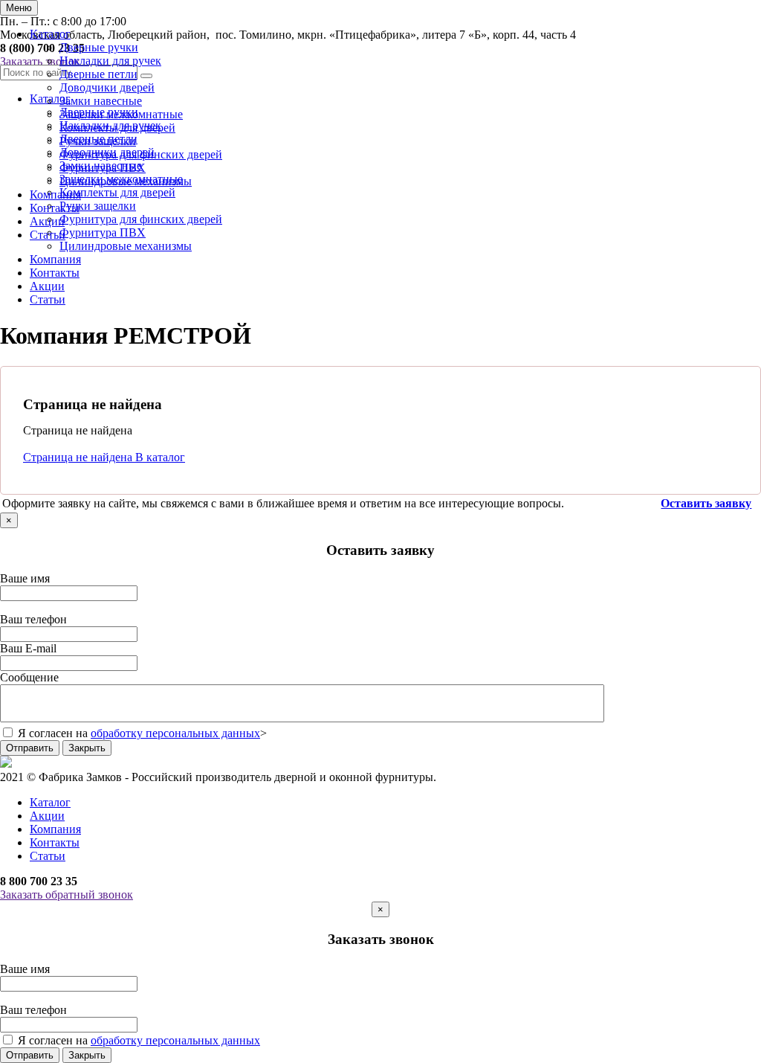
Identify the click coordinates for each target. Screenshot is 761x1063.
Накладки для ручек (110, 60)
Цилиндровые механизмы (125, 181)
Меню (19, 7)
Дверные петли (98, 74)
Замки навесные (100, 100)
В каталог (160, 457)
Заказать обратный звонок (66, 894)
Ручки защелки (97, 141)
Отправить (30, 748)
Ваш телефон (33, 619)
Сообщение (29, 677)
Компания (55, 194)
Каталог (50, 34)
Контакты (55, 208)
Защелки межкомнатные (121, 114)
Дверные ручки (98, 47)
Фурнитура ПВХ (102, 167)
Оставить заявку (706, 503)
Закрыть (87, 748)
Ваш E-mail (28, 648)
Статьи (47, 234)
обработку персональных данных (175, 733)
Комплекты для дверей (117, 127)
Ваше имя (25, 578)
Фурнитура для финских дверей (140, 154)
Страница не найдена (79, 457)
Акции (47, 221)
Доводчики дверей (107, 87)
